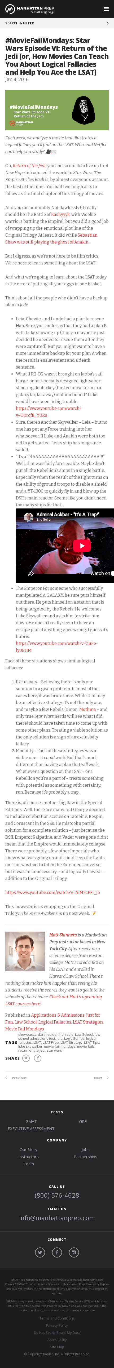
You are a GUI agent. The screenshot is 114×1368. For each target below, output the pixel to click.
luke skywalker (30, 1046)
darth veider (48, 1034)
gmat (31, 1121)
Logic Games (74, 1038)
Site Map (57, 1346)
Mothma (87, 709)
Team (28, 1163)
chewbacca (27, 1034)
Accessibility (57, 1339)
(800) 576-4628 (57, 1195)
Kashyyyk (60, 214)
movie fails (86, 1046)
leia (60, 1038)
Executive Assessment (31, 1128)
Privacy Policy (57, 1325)
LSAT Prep (51, 1042)
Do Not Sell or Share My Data (57, 1332)
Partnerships (85, 1156)
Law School (26, 1022)
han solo (66, 1034)
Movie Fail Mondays (24, 1028)
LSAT (37, 1042)
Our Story (28, 1149)
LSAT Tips (91, 1042)
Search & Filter (19, 23)
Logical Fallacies (54, 1022)
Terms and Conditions (57, 1318)
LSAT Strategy (71, 1042)
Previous (19, 1078)
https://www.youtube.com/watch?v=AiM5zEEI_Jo (52, 892)
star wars (54, 1050)
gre (83, 1121)
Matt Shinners (63, 934)
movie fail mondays (60, 1046)
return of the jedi (31, 1050)
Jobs (86, 1149)
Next (98, 1078)
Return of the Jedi (29, 165)
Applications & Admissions (58, 1015)
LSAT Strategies (88, 1022)
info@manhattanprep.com (57, 1218)
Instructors (28, 1156)
